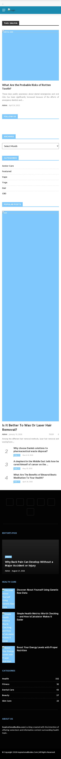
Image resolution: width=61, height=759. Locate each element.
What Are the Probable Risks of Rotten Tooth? (26, 87)
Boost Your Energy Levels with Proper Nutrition (37, 649)
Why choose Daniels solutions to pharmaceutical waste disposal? (30, 449)
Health (17, 455)
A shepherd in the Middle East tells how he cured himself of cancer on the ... (36, 463)
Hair (5, 213)
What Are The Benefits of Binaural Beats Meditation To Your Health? (34, 476)
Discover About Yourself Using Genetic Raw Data (37, 591)
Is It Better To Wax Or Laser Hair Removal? (27, 428)
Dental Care (8, 32)
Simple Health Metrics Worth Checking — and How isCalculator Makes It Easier (37, 617)
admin (4, 105)
